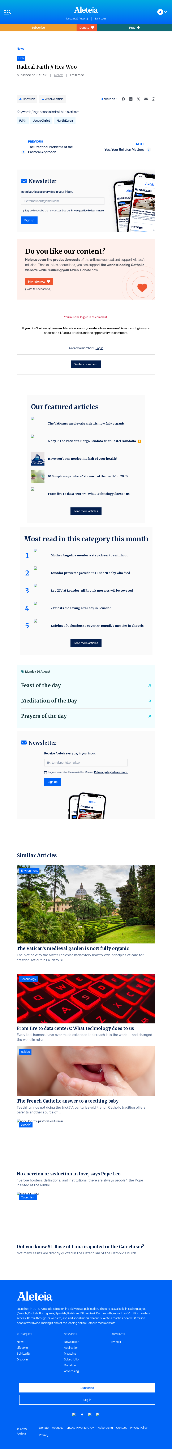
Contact (121, 1428)
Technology (28, 979)
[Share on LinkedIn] (131, 99)
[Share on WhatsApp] (153, 99)
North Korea (65, 120)
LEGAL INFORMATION (81, 1428)
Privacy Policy (138, 1428)
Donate (84, 28)
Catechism (28, 1197)
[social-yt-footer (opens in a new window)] (74, 1414)
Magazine (70, 1353)
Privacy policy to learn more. (87, 210)
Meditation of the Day (49, 700)
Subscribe (38, 28)
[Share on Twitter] (138, 99)
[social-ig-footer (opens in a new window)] (98, 1414)
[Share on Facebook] (123, 99)
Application (71, 1348)
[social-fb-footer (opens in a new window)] (82, 1414)
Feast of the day (41, 685)
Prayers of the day (44, 716)
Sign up (29, 220)
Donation (70, 1365)
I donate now (36, 281)
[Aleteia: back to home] (86, 9)
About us (57, 1428)
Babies (25, 1052)
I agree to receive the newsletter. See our (64, 210)
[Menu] (32, 12)
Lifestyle (22, 1348)
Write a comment (86, 364)
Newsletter (71, 1342)
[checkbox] (22, 211)
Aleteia (58, 75)
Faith (22, 120)
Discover (22, 1359)
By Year (116, 1342)
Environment (29, 870)
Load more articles (86, 511)
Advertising (71, 1371)
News (20, 48)
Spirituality (23, 1353)
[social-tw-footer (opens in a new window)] (90, 1414)
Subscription (72, 1359)
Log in (99, 348)
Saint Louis (100, 18)
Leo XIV (26, 1124)
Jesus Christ (41, 120)
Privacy (43, 1435)
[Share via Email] (146, 99)
